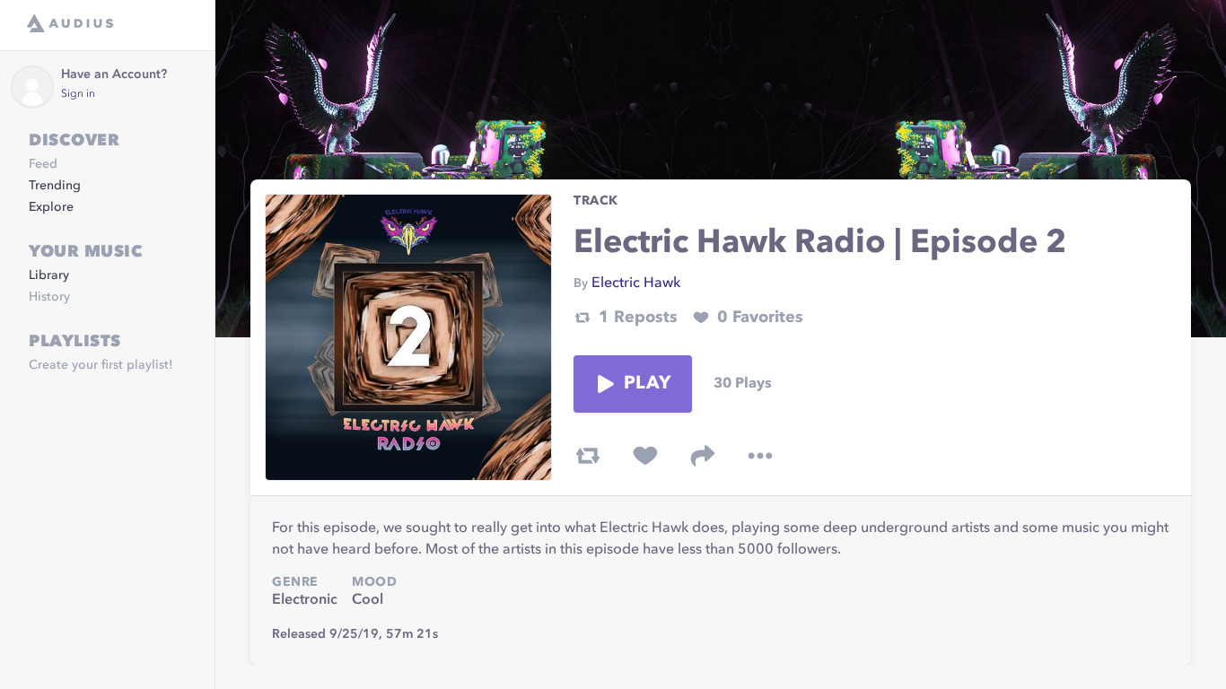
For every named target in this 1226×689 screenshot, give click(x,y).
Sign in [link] (78, 94)
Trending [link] (55, 185)
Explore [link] (51, 207)
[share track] (702, 455)
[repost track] (588, 455)
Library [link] (49, 275)
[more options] (760, 455)
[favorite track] (645, 455)
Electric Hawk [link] (635, 283)
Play (647, 384)
